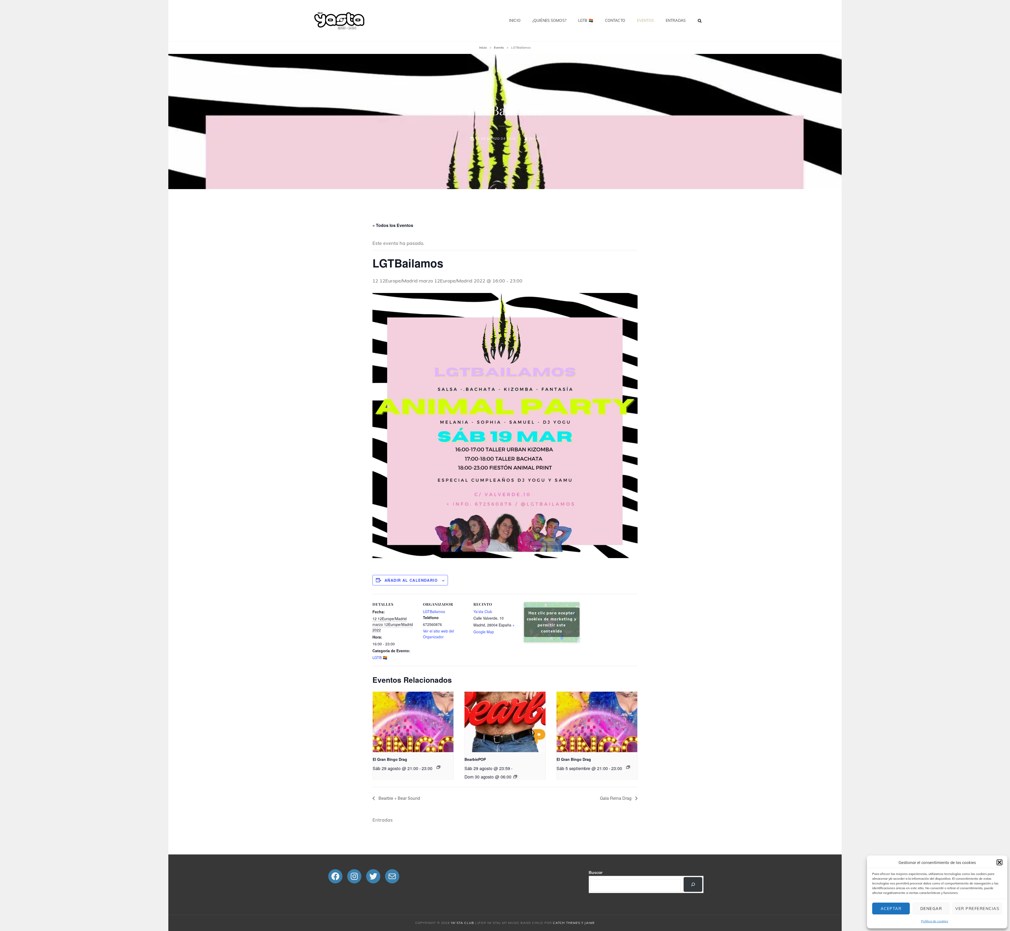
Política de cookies (934, 921)
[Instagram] (354, 876)
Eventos (645, 20)
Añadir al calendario (411, 580)
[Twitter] (373, 876)
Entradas (676, 20)
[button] (999, 862)
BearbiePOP (475, 759)
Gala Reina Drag (616, 798)
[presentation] (413, 722)
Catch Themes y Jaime (574, 923)
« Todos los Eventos (392, 225)
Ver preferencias (977, 908)
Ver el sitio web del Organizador (438, 633)
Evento (499, 47)
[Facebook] (335, 876)
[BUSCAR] (700, 21)
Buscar (596, 872)
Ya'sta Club (462, 923)
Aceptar (891, 908)
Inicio (515, 20)
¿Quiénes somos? (549, 20)
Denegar (931, 908)
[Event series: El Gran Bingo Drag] (438, 767)
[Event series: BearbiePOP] (515, 776)
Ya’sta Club (482, 611)
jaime (534, 138)
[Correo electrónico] (392, 876)
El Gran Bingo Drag (390, 759)
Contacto (615, 20)
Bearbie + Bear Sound (398, 798)
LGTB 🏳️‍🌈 (585, 20)
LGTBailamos (434, 611)
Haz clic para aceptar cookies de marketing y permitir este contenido (552, 622)
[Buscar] (693, 884)
